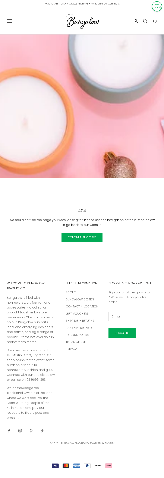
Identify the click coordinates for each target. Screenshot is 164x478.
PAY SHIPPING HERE (79, 328)
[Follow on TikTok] (42, 431)
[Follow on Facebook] (9, 431)
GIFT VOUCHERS (77, 313)
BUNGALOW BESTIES (80, 299)
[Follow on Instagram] (20, 431)
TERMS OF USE (76, 342)
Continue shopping (82, 237)
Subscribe (122, 333)
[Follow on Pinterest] (31, 431)
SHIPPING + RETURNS (80, 321)
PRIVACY (72, 349)
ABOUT (71, 292)
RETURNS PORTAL (77, 335)
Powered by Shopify (102, 443)
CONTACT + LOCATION (82, 306)
